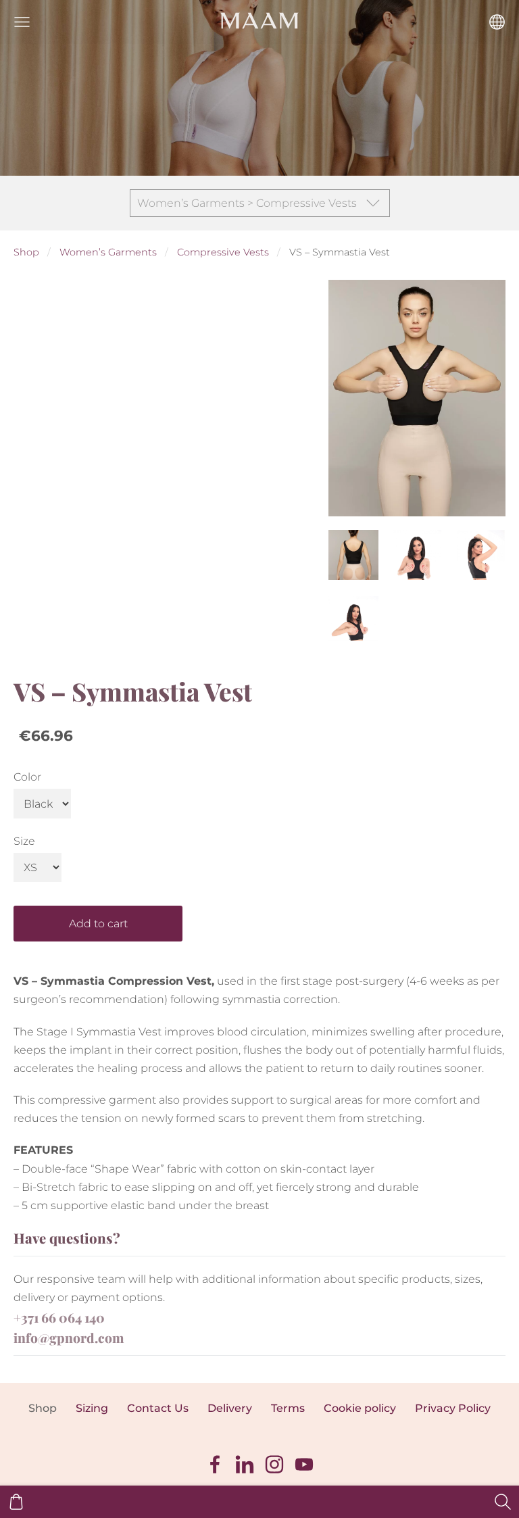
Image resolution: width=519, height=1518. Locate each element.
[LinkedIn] (244, 1464)
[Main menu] (22, 22)
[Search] (503, 1502)
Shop (26, 252)
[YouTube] (304, 1464)
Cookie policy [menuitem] (360, 1408)
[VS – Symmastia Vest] (353, 555)
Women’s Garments (108, 252)
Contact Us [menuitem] (158, 1408)
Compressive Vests (223, 252)
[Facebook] (214, 1464)
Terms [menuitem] (288, 1408)
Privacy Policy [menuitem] (453, 1408)
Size (24, 841)
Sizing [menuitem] (92, 1408)
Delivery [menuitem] (229, 1408)
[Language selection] (497, 22)
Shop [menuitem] (42, 1408)
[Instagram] (274, 1464)
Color (27, 776)
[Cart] (16, 1502)
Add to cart (98, 923)
